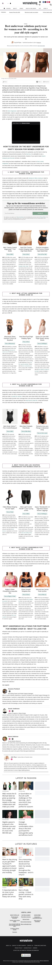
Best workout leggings (26, 921)
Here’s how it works (41, 45)
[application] (26, 133)
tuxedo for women (17, 396)
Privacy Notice (43, 217)
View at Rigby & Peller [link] (10, 596)
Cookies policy (28, 947)
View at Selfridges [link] (42, 343)
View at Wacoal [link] (42, 594)
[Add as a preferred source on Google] (26, 955)
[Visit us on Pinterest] (49, 2)
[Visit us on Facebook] (43, 2)
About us (8, 945)
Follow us (40, 81)
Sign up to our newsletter (37, 921)
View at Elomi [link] (26, 594)
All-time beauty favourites (14, 917)
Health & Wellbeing (31, 8)
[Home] (4, 8)
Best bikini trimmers (26, 917)
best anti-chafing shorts (27, 532)
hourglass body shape (23, 266)
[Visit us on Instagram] (47, 2)
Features (39, 42)
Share (6, 81)
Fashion (8, 8)
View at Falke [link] (10, 512)
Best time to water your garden (31, 12)
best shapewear (12, 111)
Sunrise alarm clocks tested (15, 921)
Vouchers (14, 932)
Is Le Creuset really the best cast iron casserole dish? (14, 925)
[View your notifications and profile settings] (10, 3)
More (45, 8)
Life (40, 8)
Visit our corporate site (44, 960)
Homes (21, 8)
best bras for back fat (31, 400)
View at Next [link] (26, 254)
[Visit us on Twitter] (45, 2)
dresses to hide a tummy (35, 178)
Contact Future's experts (19, 945)
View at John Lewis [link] (42, 433)
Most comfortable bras (26, 924)
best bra (28, 154)
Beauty (15, 8)
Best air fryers (26, 919)
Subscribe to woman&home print (37, 917)
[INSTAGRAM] (9, 711)
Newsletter (47, 81)
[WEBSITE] (9, 691)
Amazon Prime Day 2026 (14, 12)
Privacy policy (19, 947)
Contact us (30, 945)
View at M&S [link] (10, 254)
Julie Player (18, 42)
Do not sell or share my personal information (26, 950)
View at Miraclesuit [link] (10, 343)
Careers (35, 947)
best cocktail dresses (27, 366)
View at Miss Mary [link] (26, 431)
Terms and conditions (40, 945)
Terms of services (20, 217)
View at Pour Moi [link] (42, 254)
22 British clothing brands (14, 929)
